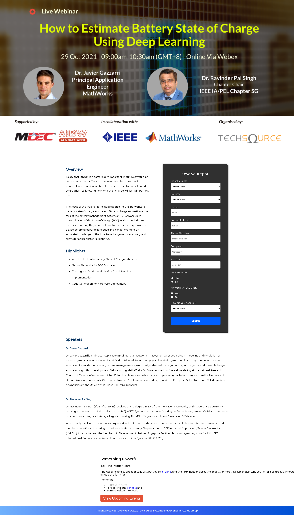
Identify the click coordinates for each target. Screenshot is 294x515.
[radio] (196, 278)
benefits (132, 487)
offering (166, 471)
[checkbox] (196, 280)
